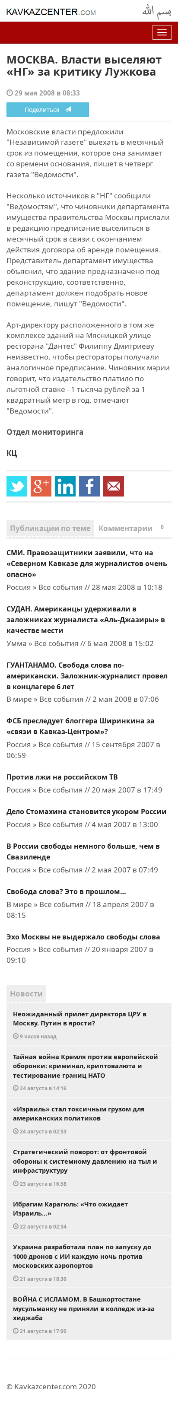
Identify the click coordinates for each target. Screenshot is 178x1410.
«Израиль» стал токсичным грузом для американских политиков (79, 1119)
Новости (26, 994)
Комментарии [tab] (131, 528)
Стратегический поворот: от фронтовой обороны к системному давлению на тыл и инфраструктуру (85, 1167)
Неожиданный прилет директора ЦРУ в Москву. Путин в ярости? (79, 1024)
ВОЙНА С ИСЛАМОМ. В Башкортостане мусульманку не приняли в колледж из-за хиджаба (84, 1314)
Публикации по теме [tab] (50, 528)
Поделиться (45, 109)
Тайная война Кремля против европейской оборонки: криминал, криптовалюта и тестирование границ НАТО (85, 1072)
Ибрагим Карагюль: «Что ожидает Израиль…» (70, 1215)
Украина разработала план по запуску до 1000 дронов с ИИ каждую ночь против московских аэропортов (82, 1262)
